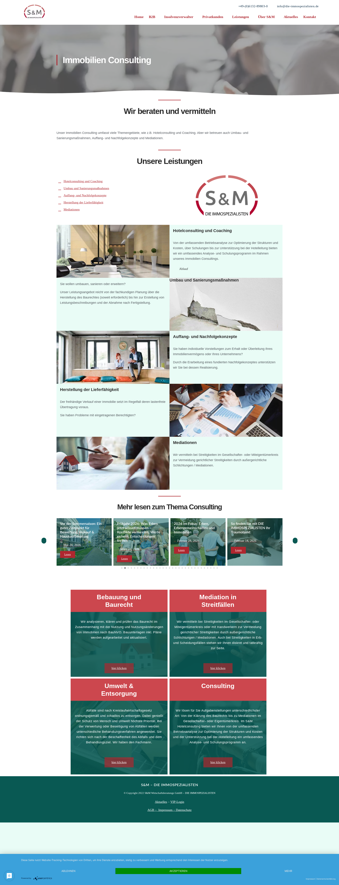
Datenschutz (184, 810)
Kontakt (309, 17)
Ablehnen (68, 871)
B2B (152, 17)
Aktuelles (291, 17)
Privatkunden (212, 17)
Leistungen (240, 17)
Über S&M (266, 17)
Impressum (310, 879)
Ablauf (183, 269)
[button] (154, 16)
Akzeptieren (178, 871)
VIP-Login (177, 802)
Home (139, 17)
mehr (288, 871)
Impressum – (167, 810)
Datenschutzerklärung (326, 879)
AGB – (152, 810)
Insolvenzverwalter (178, 17)
